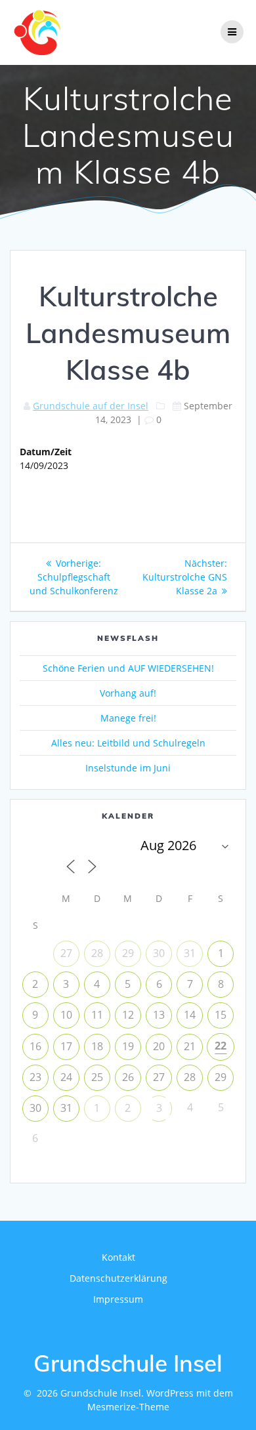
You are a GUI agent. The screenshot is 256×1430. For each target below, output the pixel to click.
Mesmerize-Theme (128, 1406)
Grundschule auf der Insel (90, 405)
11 (97, 1015)
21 (190, 1046)
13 (159, 1015)
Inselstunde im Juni (128, 768)
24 (66, 1077)
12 (128, 1015)
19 (128, 1046)
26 (128, 1077)
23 (35, 1077)
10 (66, 1015)
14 (190, 1015)
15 (220, 1015)
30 (159, 953)
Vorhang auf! (128, 693)
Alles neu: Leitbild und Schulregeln (128, 743)
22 (220, 1045)
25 (97, 1077)
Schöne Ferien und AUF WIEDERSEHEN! (128, 668)
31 (190, 953)
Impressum (118, 1299)
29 (128, 953)
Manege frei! (128, 718)
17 (66, 1046)
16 (35, 1046)
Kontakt (118, 1257)
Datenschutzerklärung (118, 1278)
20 (159, 1046)
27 (66, 953)
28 (97, 953)
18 (97, 1046)
